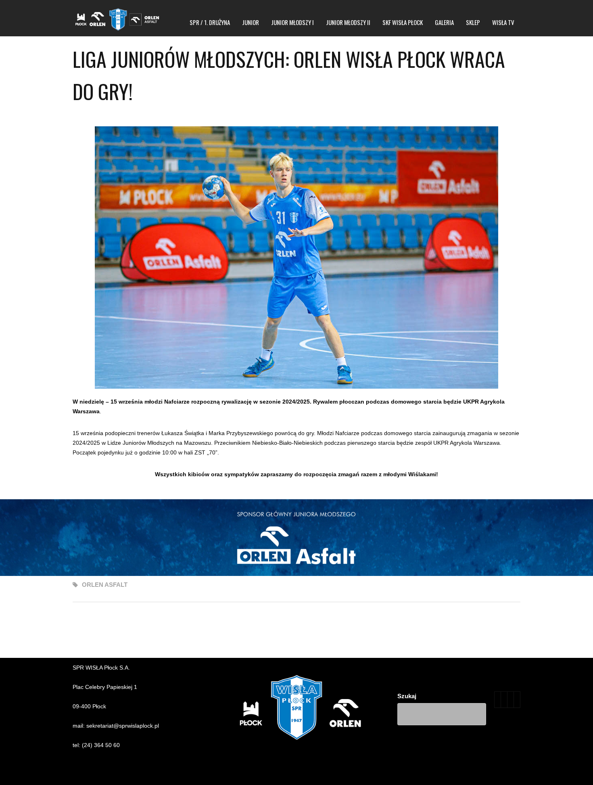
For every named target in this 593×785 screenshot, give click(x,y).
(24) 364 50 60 (101, 745)
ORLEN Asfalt (104, 584)
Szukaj (406, 696)
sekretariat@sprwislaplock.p (122, 725)
